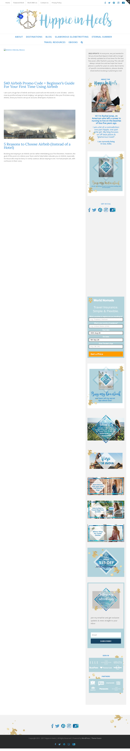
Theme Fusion (96, 738)
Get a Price (97, 354)
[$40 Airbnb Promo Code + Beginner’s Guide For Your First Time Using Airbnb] (39, 63)
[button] (82, 42)
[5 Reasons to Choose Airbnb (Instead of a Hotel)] (39, 124)
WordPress (86, 738)
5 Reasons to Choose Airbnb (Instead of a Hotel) (37, 146)
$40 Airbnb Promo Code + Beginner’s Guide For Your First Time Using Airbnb (39, 85)
